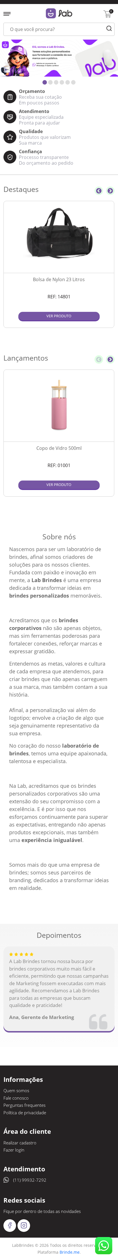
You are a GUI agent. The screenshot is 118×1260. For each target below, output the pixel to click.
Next (110, 190)
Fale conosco (16, 1098)
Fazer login (13, 1150)
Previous (99, 190)
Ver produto (58, 315)
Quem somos (16, 1090)
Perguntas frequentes (24, 1105)
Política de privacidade (24, 1112)
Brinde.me (70, 1252)
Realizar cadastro (19, 1143)
